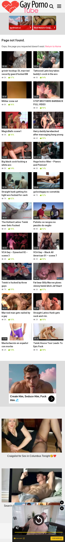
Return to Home (53, 46)
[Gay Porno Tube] (25, 7)
